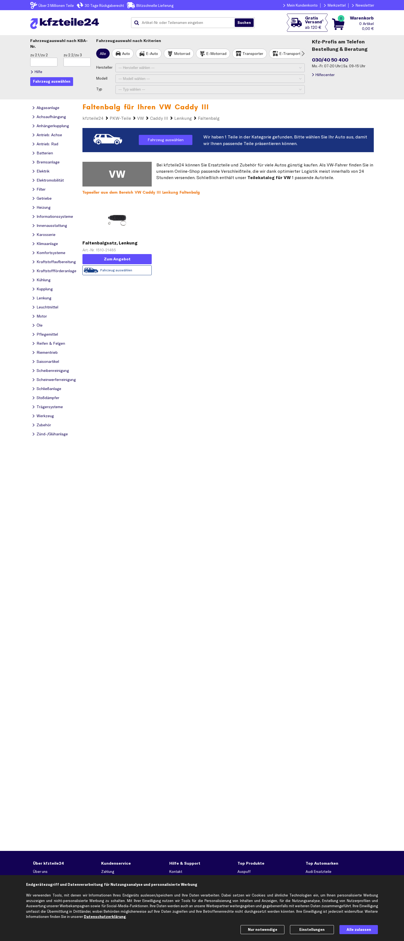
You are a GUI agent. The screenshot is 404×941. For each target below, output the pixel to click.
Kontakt (175, 871)
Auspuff (244, 871)
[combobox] (184, 23)
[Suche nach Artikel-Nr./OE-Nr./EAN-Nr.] (244, 22)
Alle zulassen (359, 929)
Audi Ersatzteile (318, 871)
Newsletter (365, 5)
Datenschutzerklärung (105, 916)
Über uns (40, 871)
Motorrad (182, 53)
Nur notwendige (262, 929)
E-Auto (152, 53)
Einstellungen (312, 929)
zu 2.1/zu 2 (39, 55)
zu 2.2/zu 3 (72, 55)
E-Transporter (291, 53)
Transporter (252, 53)
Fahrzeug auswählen (166, 139)
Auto (126, 53)
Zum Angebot (117, 259)
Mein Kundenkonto (302, 5)
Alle (103, 53)
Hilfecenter (325, 74)
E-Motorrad (216, 53)
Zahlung (107, 871)
